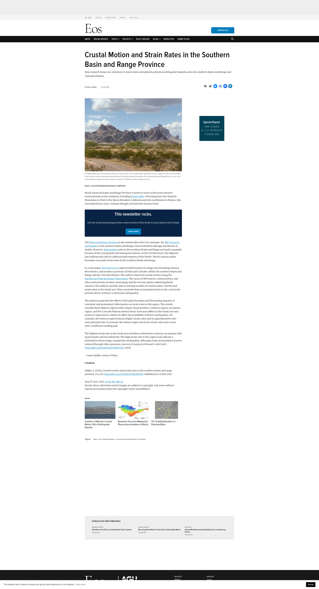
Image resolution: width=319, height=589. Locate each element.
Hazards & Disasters (108, 439)
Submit (209, 580)
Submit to (183, 39)
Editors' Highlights (143, 527)
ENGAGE (177, 580)
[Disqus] (133, 480)
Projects (126, 39)
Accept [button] (311, 585)
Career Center (110, 18)
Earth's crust (97, 439)
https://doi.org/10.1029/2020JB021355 (104, 347)
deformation (111, 249)
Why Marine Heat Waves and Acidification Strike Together (111, 530)
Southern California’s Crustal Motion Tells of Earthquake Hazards (98, 424)
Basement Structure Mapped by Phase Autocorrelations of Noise (133, 423)
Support (222, 30)
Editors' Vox (188, 527)
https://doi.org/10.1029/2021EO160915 (123, 374)
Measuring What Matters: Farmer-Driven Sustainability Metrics (159, 530)
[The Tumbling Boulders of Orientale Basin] (166, 410)
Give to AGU (134, 18)
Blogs (155, 39)
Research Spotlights (97, 527)
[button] (133, 223)
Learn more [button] (80, 584)
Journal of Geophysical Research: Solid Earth (131, 439)
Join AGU (123, 18)
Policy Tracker (143, 39)
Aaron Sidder (92, 87)
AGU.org (99, 18)
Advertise (210, 576)
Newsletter (169, 39)
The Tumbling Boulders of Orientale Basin (163, 423)
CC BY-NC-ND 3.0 (114, 381)
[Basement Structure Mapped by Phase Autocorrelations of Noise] (133, 410)
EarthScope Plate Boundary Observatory (106, 278)
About (87, 39)
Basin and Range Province (103, 242)
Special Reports (101, 39)
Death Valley (137, 196)
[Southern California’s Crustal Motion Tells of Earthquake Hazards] (100, 410)
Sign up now (133, 231)
